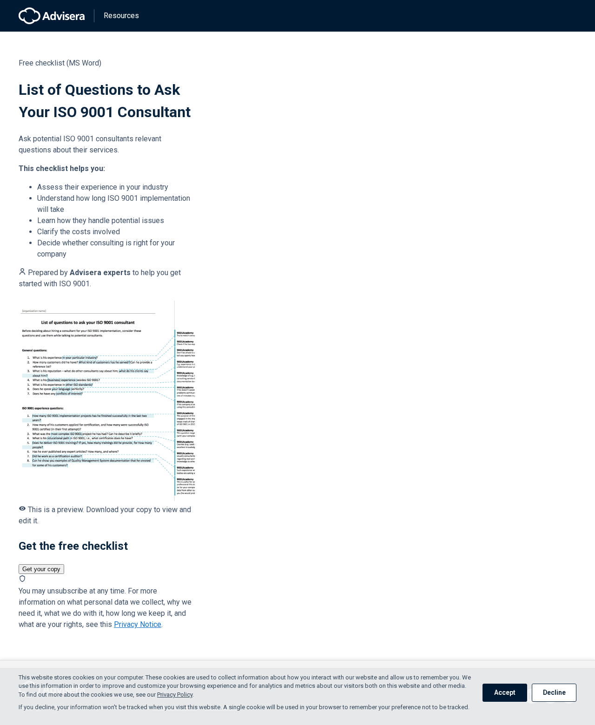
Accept (505, 692)
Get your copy (41, 569)
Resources (121, 15)
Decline (554, 692)
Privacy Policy (174, 694)
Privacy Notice (137, 624)
